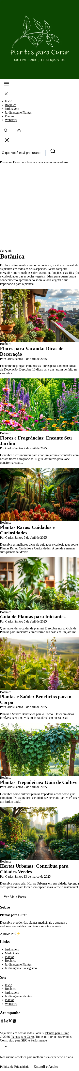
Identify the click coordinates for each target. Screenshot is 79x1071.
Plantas (9, 116)
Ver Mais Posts (15, 897)
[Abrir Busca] (5, 131)
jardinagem (12, 108)
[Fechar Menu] (6, 94)
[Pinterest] (14, 1021)
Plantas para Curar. (57, 1033)
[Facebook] (2, 1021)
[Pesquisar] (52, 152)
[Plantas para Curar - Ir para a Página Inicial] (39, 39)
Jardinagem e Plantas (18, 112)
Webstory (11, 120)
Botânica (10, 105)
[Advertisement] (39, 207)
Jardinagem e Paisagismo (21, 968)
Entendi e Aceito (46, 1066)
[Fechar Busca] (7, 141)
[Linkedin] (6, 1021)
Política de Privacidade (14, 1066)
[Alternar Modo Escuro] (19, 131)
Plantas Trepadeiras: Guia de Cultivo (39, 782)
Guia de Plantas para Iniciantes (32, 616)
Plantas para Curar (22, 1036)
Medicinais (12, 953)
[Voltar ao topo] (6, 1047)
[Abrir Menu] (6, 84)
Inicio (8, 101)
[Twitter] (10, 1021)
